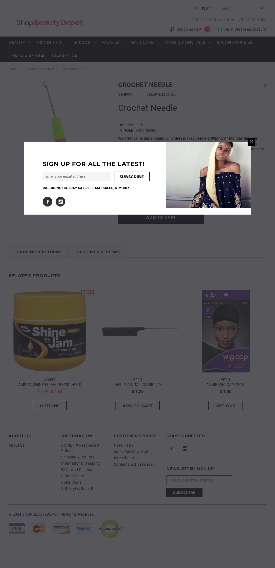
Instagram (60, 202)
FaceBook (47, 202)
